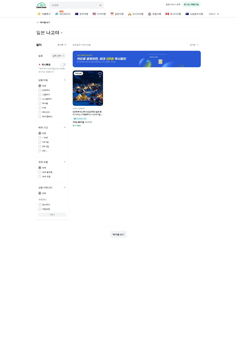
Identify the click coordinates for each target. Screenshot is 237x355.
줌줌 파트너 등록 (173, 4)
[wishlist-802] (100, 73)
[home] (41, 6)
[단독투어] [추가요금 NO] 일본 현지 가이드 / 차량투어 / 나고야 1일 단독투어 (88, 113)
